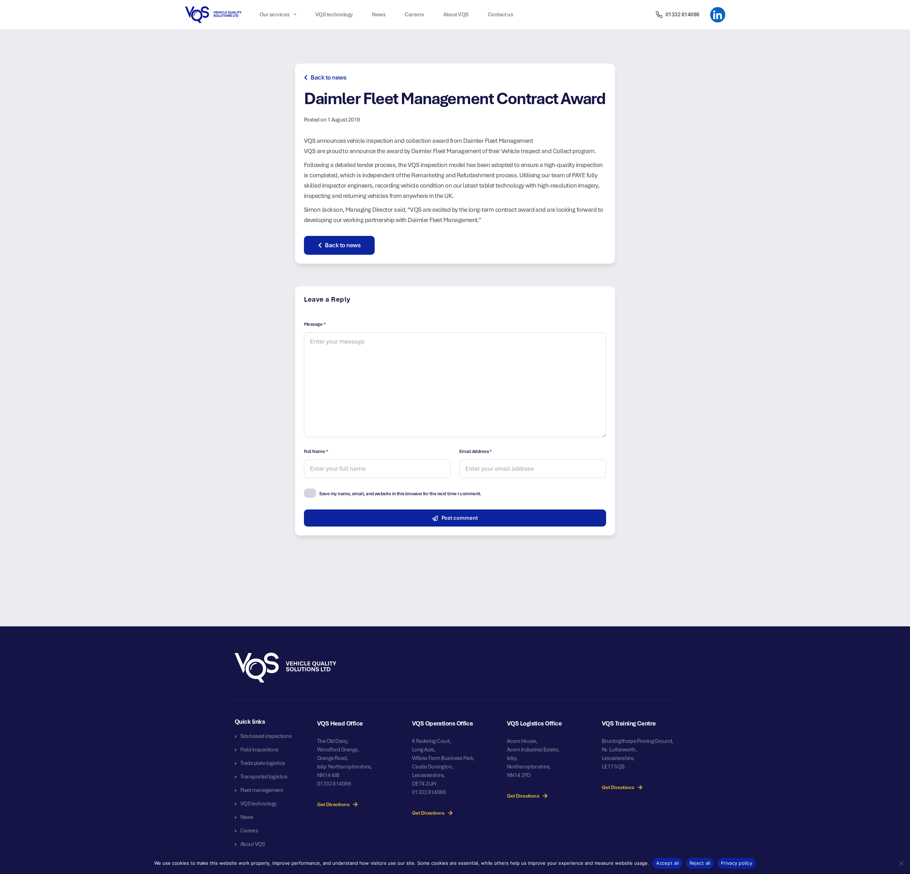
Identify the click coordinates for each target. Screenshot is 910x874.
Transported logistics (264, 776)
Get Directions (333, 804)
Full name (316, 451)
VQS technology (334, 14)
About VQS (456, 14)
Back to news (328, 77)
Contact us (500, 14)
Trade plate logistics (262, 763)
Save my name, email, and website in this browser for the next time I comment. (400, 494)
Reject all (700, 863)
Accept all (667, 863)
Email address (475, 451)
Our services (274, 14)
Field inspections (259, 749)
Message (314, 324)
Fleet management (261, 790)
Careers (414, 14)
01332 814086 (334, 783)
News (378, 14)
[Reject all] (901, 863)
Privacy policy (736, 863)
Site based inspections (265, 736)
